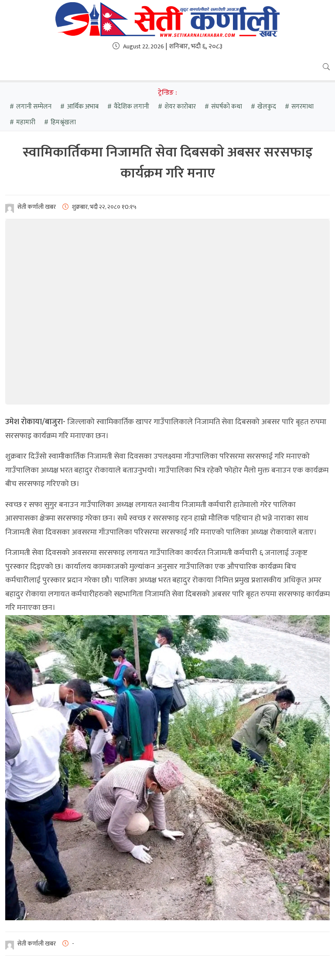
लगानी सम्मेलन (33, 106)
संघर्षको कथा (226, 106)
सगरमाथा (302, 106)
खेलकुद (266, 106)
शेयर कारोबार (180, 106)
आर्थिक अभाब (83, 106)
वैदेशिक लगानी (131, 106)
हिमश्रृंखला (63, 122)
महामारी (25, 122)
